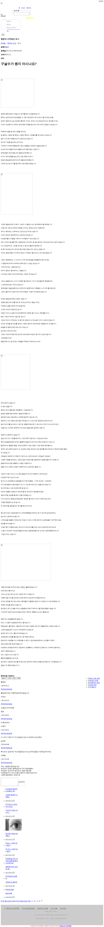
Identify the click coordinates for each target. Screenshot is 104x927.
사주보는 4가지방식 (11, 27)
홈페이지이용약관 (12, 908)
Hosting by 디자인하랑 (65, 925)
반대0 (7, 689)
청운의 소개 (29, 18)
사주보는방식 (46, 18)
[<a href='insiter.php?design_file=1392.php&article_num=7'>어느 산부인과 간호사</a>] (14, 855)
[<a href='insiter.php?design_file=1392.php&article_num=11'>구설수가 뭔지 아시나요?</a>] (14, 816)
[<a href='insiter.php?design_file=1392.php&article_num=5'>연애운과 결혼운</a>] (14, 886)
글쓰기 (4, 678)
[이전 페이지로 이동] (22, 901)
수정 (9, 678)
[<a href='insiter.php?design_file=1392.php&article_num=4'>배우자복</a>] (14, 897)
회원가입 (28, 7)
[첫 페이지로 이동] (8, 901)
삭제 (14, 678)
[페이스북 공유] (94, 678)
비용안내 (8, 24)
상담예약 (62, 18)
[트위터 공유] (93, 680)
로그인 (23, 7)
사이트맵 (63, 908)
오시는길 (95, 18)
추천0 (3, 689)
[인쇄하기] (92, 687)
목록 (18, 678)
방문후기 (78, 18)
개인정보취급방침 (28, 908)
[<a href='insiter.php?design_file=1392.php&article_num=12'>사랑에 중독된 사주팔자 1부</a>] (14, 801)
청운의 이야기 (13, 18)
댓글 (10, 689)
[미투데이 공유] (94, 683)
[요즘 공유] (92, 685)
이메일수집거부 (42, 908)
